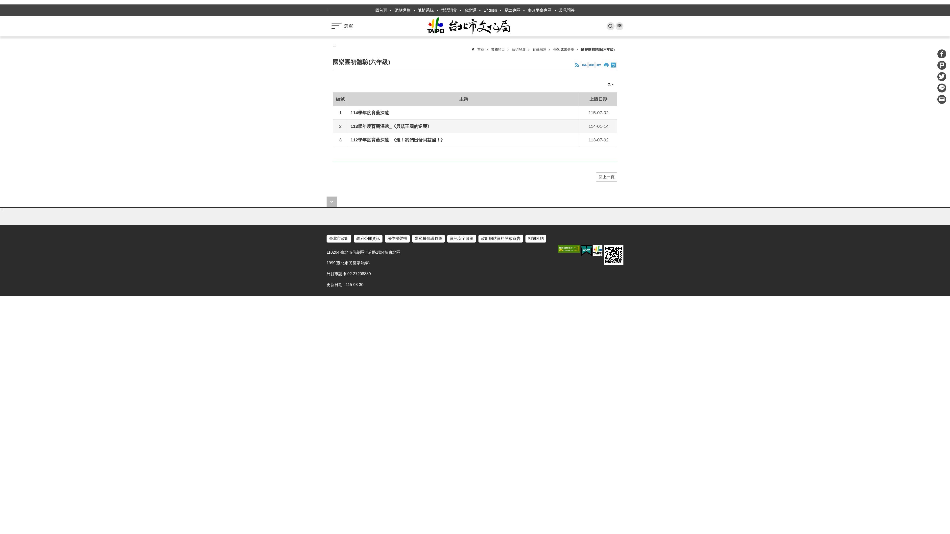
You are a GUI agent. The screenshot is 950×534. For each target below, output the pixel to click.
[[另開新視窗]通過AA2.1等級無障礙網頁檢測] (569, 249)
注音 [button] (613, 65)
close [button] (332, 202)
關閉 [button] (610, 85)
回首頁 (381, 10)
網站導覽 (402, 10)
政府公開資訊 (368, 238)
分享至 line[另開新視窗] (941, 88)
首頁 (480, 49)
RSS (577, 65)
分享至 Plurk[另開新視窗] (941, 65)
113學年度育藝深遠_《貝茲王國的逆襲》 (391, 126)
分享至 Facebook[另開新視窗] (941, 53)
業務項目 (498, 49)
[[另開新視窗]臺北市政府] (597, 250)
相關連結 (536, 238)
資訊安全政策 (462, 238)
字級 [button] (619, 26)
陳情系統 (426, 10)
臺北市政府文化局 (475, 26)
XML (584, 65)
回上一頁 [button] (607, 177)
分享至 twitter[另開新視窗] (941, 76)
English (490, 10)
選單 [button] (348, 26)
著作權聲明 (397, 238)
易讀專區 (512, 10)
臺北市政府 (339, 238)
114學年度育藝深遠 (370, 112)
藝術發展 (519, 49)
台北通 (470, 10)
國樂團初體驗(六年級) (598, 49)
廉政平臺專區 (539, 10)
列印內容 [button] (606, 65)
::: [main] (334, 46)
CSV (598, 65)
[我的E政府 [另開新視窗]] (586, 250)
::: (328, 9)
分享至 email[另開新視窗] (941, 99)
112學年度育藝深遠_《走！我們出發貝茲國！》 (398, 139)
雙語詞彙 (449, 10)
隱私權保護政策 (428, 238)
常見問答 (567, 10)
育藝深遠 (539, 49)
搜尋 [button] (611, 26)
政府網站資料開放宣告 (501, 238)
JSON (591, 65)
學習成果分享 (563, 49)
